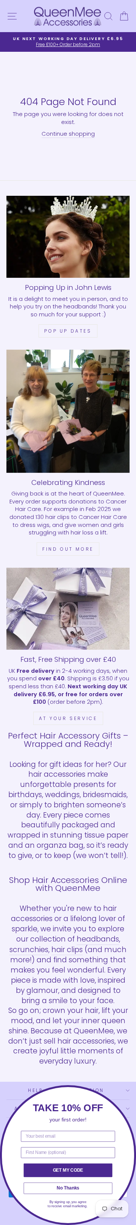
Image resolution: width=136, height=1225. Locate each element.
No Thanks (68, 1188)
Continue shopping (68, 134)
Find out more (68, 549)
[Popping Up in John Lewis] (68, 237)
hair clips (67, 950)
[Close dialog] (130, 1091)
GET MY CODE (68, 1170)
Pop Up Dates (67, 331)
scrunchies (28, 950)
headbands (98, 939)
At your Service (68, 718)
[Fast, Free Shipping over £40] (68, 609)
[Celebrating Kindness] (68, 411)
